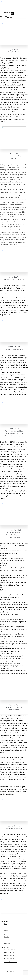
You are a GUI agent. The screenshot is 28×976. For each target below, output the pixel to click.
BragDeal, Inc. (18, 971)
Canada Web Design (11, 971)
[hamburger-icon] (12, 13)
